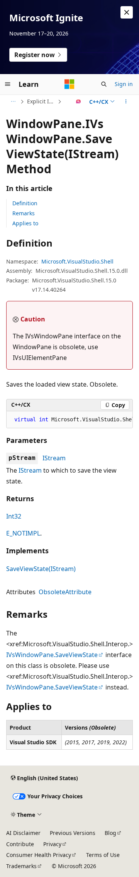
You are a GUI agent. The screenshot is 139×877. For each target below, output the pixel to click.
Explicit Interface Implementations (41, 101)
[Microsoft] (69, 84)
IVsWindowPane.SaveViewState (52, 655)
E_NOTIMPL (23, 533)
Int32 (13, 516)
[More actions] (126, 101)
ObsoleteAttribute (65, 592)
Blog (110, 832)
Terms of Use (103, 854)
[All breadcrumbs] (13, 101)
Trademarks (21, 866)
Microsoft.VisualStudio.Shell (77, 261)
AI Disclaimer (23, 832)
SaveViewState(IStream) (41, 568)
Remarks (23, 213)
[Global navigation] (7, 84)
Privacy (52, 844)
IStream (54, 458)
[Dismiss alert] (126, 12)
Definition (24, 203)
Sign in (124, 84)
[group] (69, 419)
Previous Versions (72, 832)
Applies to (25, 223)
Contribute (20, 844)
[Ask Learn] (78, 101)
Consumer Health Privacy (38, 854)
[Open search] (104, 84)
